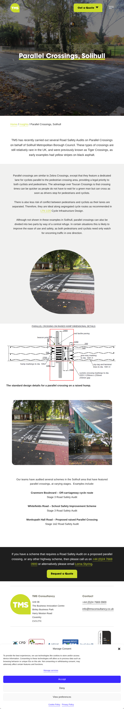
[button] (119, 648)
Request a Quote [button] (62, 573)
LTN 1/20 (46, 211)
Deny (62, 688)
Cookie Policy (54, 704)
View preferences (62, 696)
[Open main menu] (111, 8)
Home (13, 124)
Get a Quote (86, 7)
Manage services (51, 670)
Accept (62, 679)
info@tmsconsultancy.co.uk (98, 609)
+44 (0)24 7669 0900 (94, 602)
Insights (23, 124)
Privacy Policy (68, 704)
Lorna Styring (83, 564)
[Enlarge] (113, 327)
